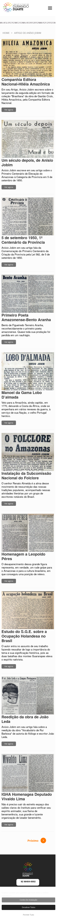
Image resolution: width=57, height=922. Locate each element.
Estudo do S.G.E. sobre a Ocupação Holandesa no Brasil (24, 636)
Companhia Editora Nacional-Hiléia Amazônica (26, 82)
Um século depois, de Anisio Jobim (27, 162)
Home (6, 32)
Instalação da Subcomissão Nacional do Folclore (26, 476)
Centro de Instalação (28, 900)
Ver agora (8, 109)
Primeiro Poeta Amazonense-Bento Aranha (26, 317)
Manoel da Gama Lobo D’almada (22, 395)
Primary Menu (45, 10)
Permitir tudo (28, 915)
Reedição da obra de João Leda (25, 719)
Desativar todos (28, 907)
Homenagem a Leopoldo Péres (23, 556)
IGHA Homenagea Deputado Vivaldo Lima (27, 796)
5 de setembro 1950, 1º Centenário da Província (23, 240)
